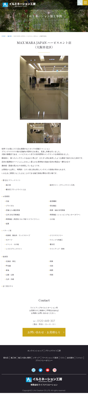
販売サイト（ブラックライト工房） (62, 185)
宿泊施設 (52, 206)
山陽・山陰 (9, 275)
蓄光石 (52, 244)
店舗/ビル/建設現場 (12, 210)
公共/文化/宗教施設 (12, 215)
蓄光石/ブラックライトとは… (16, 189)
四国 (51, 275)
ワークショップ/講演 (50, 358)
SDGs (62, 358)
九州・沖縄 (9, 279)
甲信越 (8, 266)
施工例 (8, 185)
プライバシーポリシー (44, 360)
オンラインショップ (35, 351)
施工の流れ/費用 (24, 358)
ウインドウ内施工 (56, 240)
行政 (7, 201)
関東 (51, 261)
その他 (52, 219)
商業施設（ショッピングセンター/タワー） (65, 215)
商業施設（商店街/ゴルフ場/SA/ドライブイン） (22, 219)
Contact (79, 358)
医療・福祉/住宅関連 (57, 210)
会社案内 (70, 358)
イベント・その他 (12, 244)
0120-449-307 (44, 320)
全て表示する (7, 286)
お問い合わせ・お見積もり (44, 332)
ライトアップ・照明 (56, 249)
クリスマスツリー (56, 235)
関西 (51, 270)
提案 (7, 224)
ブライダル (9, 206)
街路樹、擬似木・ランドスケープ (17, 235)
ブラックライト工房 (53, 351)
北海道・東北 (10, 261)
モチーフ (8, 240)
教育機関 (52, 201)
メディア (36, 358)
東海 (7, 270)
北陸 (51, 266)
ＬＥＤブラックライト (13, 249)
